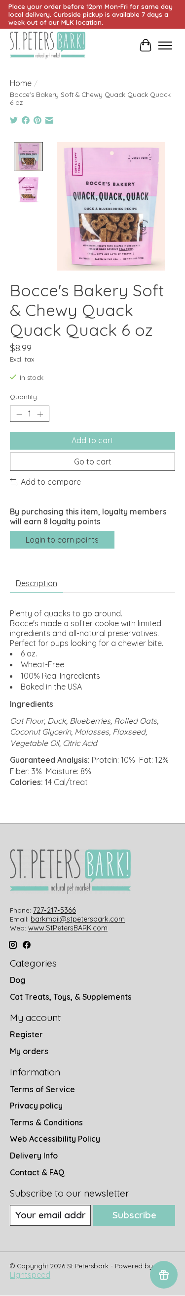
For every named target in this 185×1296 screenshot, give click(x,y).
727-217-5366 (54, 910)
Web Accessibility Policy (55, 1139)
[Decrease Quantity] (19, 414)
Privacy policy (36, 1106)
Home (21, 83)
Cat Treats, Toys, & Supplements (71, 997)
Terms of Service (42, 1089)
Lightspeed (30, 1275)
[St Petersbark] (47, 45)
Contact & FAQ (37, 1172)
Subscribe (134, 1215)
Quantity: (24, 397)
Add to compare (51, 482)
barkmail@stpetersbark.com (78, 919)
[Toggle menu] (165, 45)
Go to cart (92, 461)
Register (26, 1034)
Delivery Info (34, 1155)
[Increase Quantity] (40, 414)
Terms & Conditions (46, 1122)
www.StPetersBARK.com (68, 928)
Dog (18, 980)
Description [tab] (36, 583)
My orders (29, 1051)
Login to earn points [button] (62, 540)
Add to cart (92, 440)
